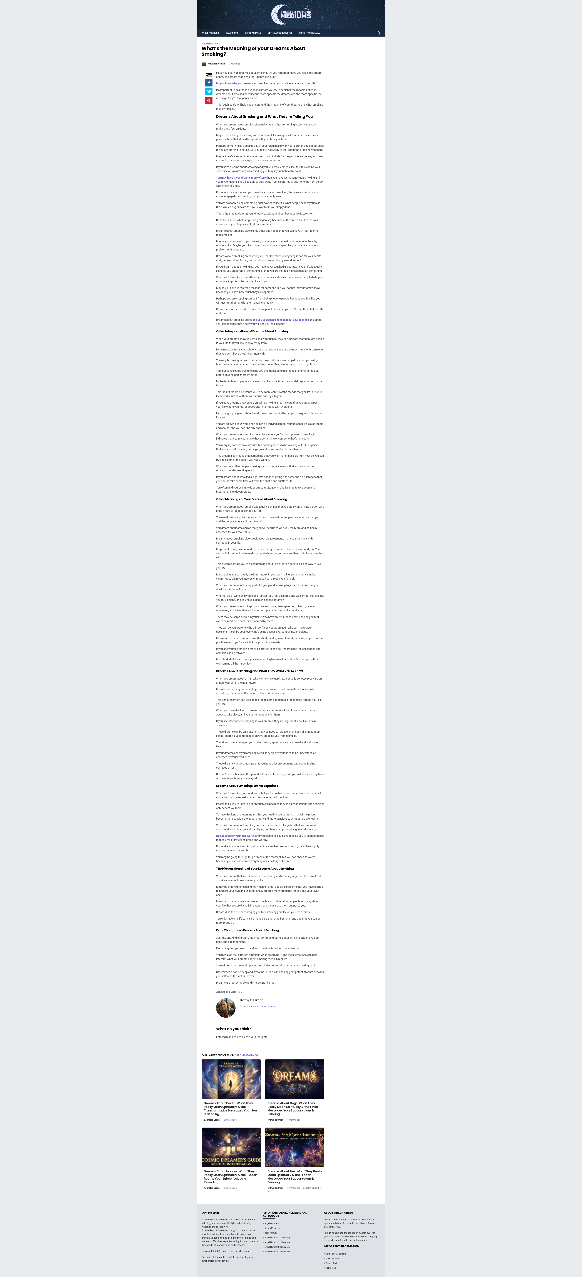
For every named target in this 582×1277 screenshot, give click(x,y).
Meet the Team (333, 1258)
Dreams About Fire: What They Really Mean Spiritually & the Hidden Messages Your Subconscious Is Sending (295, 1176)
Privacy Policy (332, 1263)
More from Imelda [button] (309, 33)
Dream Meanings (246, 1055)
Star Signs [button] (232, 33)
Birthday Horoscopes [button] (280, 33)
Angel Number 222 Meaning (277, 1242)
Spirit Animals (270, 1233)
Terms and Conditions (336, 1254)
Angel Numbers (271, 1223)
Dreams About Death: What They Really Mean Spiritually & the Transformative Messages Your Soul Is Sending (231, 1108)
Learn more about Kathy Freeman (258, 1006)
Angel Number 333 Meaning (277, 1247)
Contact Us (331, 1268)
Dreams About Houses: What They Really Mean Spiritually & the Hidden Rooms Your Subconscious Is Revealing (230, 1176)
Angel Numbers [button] (210, 33)
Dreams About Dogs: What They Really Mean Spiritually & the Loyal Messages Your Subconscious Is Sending (293, 1108)
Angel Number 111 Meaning (277, 1237)
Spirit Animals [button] (253, 33)
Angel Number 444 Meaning (277, 1251)
